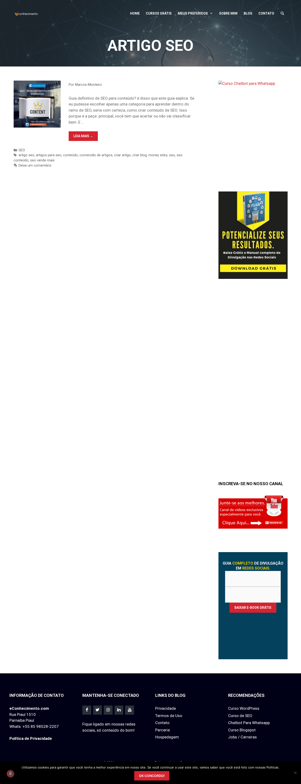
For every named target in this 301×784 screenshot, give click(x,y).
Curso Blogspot (242, 730)
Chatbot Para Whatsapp (249, 722)
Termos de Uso (168, 715)
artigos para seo (48, 155)
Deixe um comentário (35, 166)
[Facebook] (86, 710)
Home (135, 13)
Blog (248, 13)
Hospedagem (167, 737)
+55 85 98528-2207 (41, 726)
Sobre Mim (228, 13)
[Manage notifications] (10, 773)
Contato (266, 13)
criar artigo (122, 155)
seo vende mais (42, 160)
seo (172, 155)
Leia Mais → (85, 137)
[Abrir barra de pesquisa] (282, 13)
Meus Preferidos (193, 13)
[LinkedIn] (119, 710)
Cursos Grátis (159, 13)
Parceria (162, 730)
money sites (157, 155)
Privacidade (165, 708)
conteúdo (70, 155)
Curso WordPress (243, 708)
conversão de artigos (95, 155)
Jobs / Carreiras (242, 737)
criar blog (139, 155)
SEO (22, 150)
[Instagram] (108, 710)
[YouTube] (129, 710)
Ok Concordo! (152, 776)
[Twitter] (97, 710)
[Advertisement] (253, 384)
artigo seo (26, 155)
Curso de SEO (240, 715)
